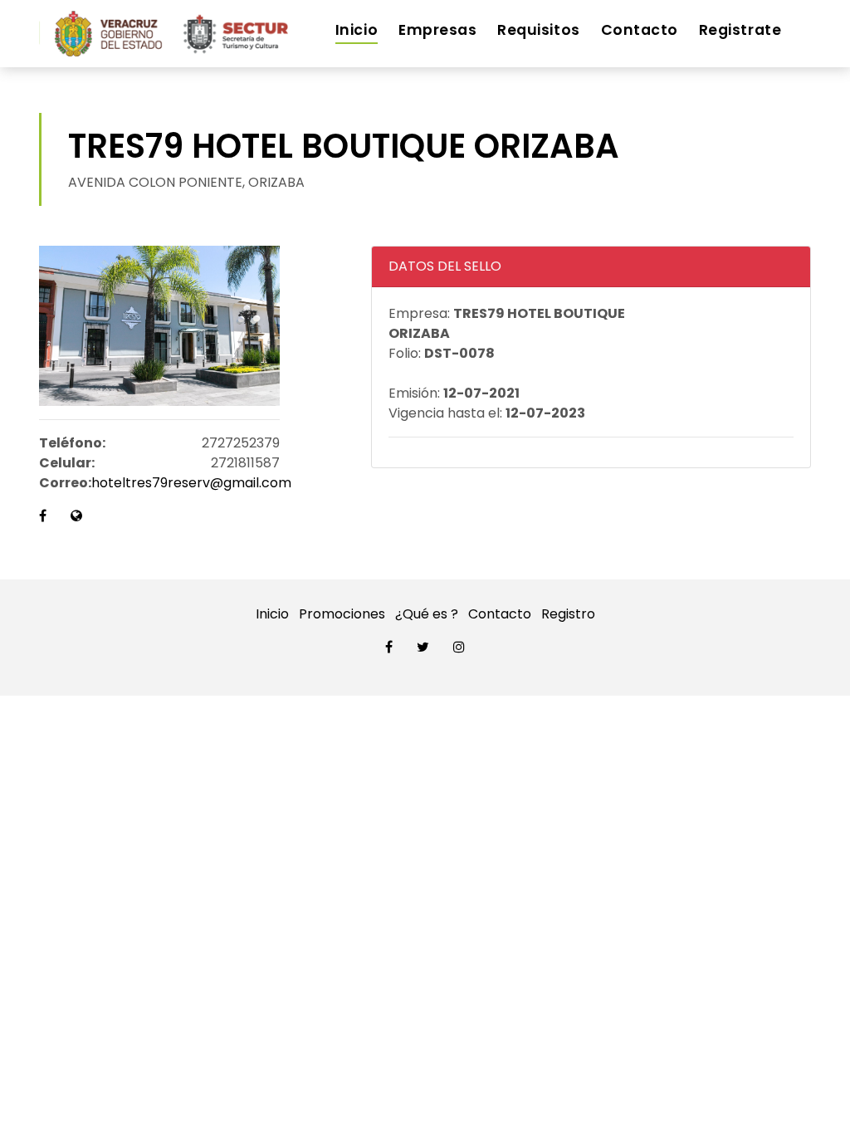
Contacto (639, 30)
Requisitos (538, 30)
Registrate (740, 30)
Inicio (356, 30)
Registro (568, 613)
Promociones (342, 613)
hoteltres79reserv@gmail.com (191, 482)
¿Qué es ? (426, 613)
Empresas (437, 30)
